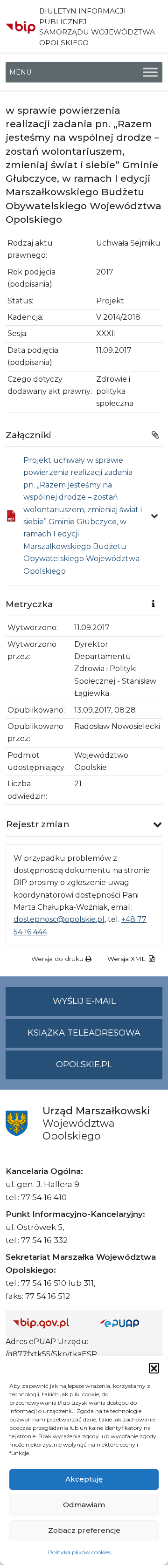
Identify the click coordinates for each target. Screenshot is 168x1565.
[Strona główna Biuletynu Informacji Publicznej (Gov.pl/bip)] (49, 1323)
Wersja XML (127, 958)
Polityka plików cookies (79, 1552)
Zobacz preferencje (84, 1530)
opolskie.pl (84, 1064)
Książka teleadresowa (84, 1033)
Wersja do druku (58, 958)
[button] (154, 1368)
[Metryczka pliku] (154, 515)
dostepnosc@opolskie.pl (59, 919)
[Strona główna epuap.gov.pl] (127, 1323)
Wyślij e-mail (107, 1005)
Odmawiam (84, 1504)
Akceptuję (84, 1479)
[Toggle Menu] (150, 72)
